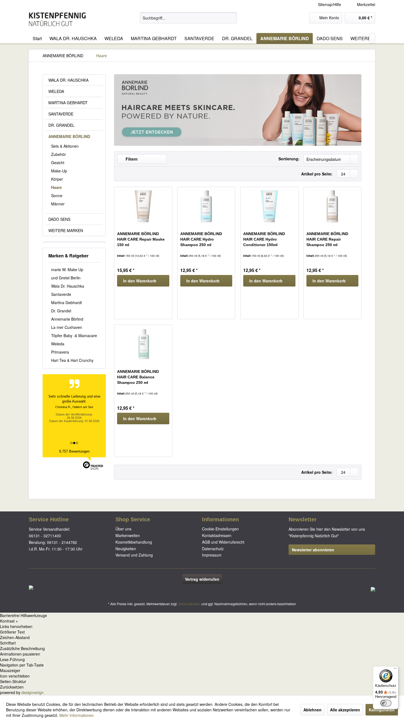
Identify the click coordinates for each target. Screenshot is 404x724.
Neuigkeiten (125, 548)
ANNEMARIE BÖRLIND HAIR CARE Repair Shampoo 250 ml (327, 239)
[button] (202, 621)
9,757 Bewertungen (74, 451)
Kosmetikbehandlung (133, 542)
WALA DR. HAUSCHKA (68, 80)
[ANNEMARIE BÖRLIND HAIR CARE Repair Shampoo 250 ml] (332, 206)
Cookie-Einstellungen (220, 529)
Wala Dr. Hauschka (67, 286)
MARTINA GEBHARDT (68, 102)
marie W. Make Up (67, 269)
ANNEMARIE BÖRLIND (69, 136)
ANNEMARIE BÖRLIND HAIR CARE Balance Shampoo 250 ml (138, 377)
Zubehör (58, 154)
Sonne (56, 195)
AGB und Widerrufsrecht (223, 542)
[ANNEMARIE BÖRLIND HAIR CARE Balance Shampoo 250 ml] (143, 343)
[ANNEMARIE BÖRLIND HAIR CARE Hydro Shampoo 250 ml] (206, 206)
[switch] (385, 703)
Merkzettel (365, 4)
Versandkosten (189, 603)
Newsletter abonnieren (313, 549)
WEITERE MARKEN (65, 230)
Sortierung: (289, 158)
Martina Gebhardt (66, 302)
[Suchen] (232, 17)
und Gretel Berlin (66, 277)
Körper (57, 179)
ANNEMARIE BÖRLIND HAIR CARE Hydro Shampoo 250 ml (201, 239)
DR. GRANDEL (61, 125)
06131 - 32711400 (45, 535)
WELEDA (56, 91)
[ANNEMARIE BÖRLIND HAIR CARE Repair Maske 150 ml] (143, 206)
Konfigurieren (382, 709)
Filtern (131, 159)
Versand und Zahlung (134, 555)
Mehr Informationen (76, 715)
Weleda (57, 343)
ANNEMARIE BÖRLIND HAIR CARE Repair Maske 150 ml (141, 239)
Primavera (60, 352)
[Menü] (395, 669)
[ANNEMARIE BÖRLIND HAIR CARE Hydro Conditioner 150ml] (269, 206)
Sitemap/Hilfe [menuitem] (329, 4)
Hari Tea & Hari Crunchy (72, 360)
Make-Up (59, 171)
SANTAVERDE (60, 114)
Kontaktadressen (216, 535)
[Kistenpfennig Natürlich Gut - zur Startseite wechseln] (57, 19)
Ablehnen (312, 709)
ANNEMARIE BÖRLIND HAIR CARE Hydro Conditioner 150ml (264, 239)
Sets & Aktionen (65, 146)
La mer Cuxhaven (66, 327)
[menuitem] (362, 4)
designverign (32, 692)
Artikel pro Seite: (317, 174)
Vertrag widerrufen (202, 579)
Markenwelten (127, 535)
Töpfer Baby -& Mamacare (74, 335)
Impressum (212, 555)
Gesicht (57, 162)
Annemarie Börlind (67, 319)
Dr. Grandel (61, 310)
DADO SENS (59, 219)
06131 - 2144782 (62, 542)
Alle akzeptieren (345, 709)
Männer (58, 204)
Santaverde (61, 294)
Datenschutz (213, 548)
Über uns (123, 529)
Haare (56, 187)
